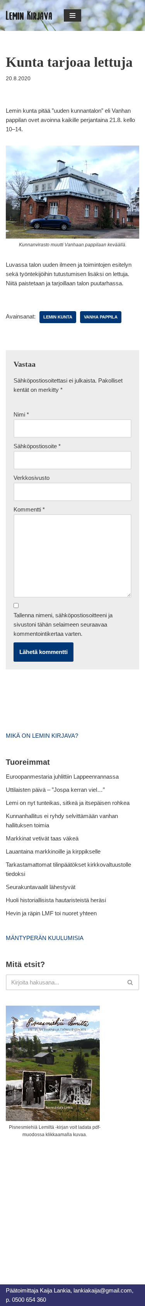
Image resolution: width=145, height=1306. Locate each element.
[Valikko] (72, 15)
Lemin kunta (57, 317)
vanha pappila (101, 317)
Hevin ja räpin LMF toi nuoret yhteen (51, 913)
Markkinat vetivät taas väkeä (42, 838)
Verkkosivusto (31, 477)
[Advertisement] (64, 1202)
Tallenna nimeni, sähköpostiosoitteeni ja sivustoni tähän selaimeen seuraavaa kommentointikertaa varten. (63, 624)
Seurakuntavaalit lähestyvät (40, 887)
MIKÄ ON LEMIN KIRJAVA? (42, 735)
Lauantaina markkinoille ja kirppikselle (53, 851)
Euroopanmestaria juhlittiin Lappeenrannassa (63, 776)
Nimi (21, 414)
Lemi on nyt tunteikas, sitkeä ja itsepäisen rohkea (68, 803)
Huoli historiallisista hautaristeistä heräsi (56, 900)
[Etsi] (130, 982)
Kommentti (29, 509)
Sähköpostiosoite (37, 446)
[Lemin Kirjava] (29, 15)
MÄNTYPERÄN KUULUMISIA (45, 938)
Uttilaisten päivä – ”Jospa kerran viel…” (56, 789)
